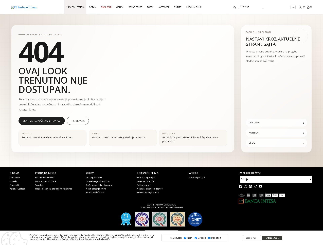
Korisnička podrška (146, 178)
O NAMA (14, 173)
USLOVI (90, 173)
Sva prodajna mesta (44, 178)
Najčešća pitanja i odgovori (150, 189)
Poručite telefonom (95, 193)
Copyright (14, 185)
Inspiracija (77, 120)
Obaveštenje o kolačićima (98, 181)
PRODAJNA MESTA (45, 173)
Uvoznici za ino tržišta (45, 181)
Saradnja (39, 185)
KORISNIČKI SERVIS (147, 173)
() (310, 7)
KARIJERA (193, 173)
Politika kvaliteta (17, 189)
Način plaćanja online (96, 189)
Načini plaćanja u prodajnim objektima (53, 189)
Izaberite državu (250, 173)
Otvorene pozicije (196, 178)
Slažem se (273, 237)
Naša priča (15, 178)
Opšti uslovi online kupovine (99, 185)
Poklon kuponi (144, 185)
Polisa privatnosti (94, 178)
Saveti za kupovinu (145, 181)
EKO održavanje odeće (148, 193)
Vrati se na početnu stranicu (42, 120)
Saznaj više (251, 237)
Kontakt (13, 181)
